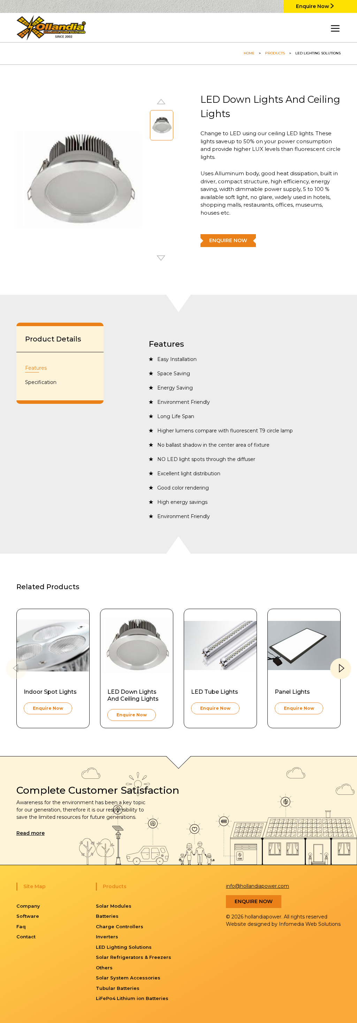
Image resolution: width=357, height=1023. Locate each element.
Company (28, 906)
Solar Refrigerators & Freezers (133, 957)
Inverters (107, 936)
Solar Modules (113, 906)
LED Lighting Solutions (124, 947)
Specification (40, 382)
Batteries (107, 916)
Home (249, 53)
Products (275, 53)
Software (27, 916)
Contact (26, 936)
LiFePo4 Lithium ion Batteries (132, 998)
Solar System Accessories (128, 977)
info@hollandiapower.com (257, 886)
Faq (21, 926)
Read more (30, 833)
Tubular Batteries (117, 988)
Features (36, 368)
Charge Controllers (119, 926)
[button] (161, 258)
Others (104, 967)
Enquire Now (313, 6)
